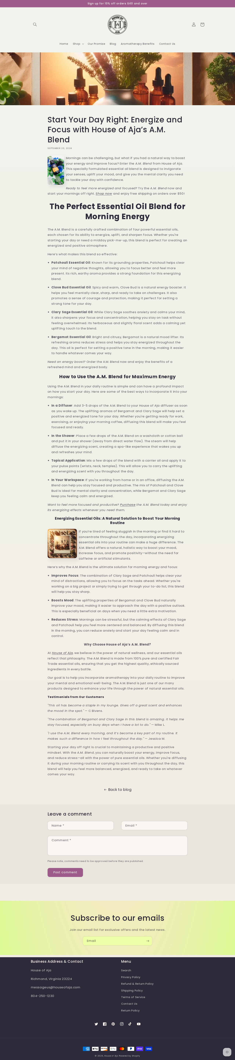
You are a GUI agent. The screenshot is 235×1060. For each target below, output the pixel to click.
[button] (35, 24)
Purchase (127, 504)
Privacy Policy (130, 977)
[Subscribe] (148, 940)
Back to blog (120, 789)
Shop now (104, 193)
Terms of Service (133, 997)
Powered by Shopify (129, 1056)
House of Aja (111, 1056)
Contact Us (129, 1004)
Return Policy (130, 1010)
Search (126, 970)
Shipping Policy (132, 990)
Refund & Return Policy (137, 984)
